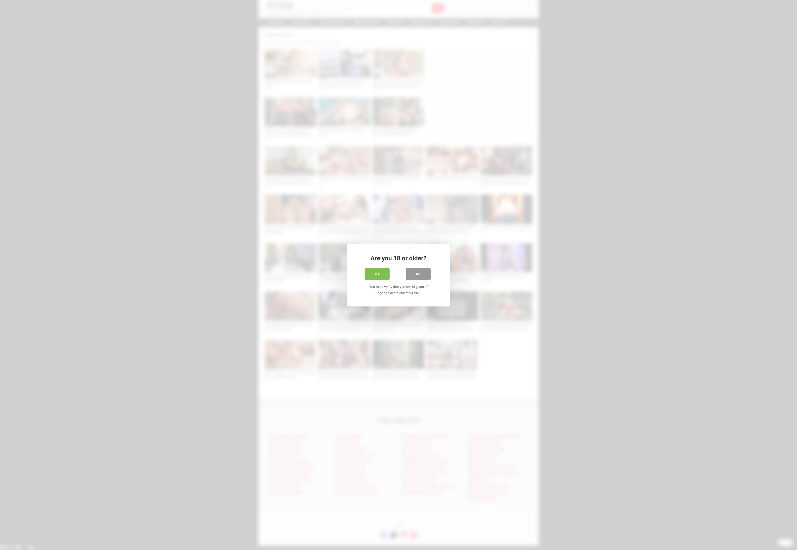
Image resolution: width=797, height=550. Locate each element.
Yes (377, 274)
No (418, 274)
